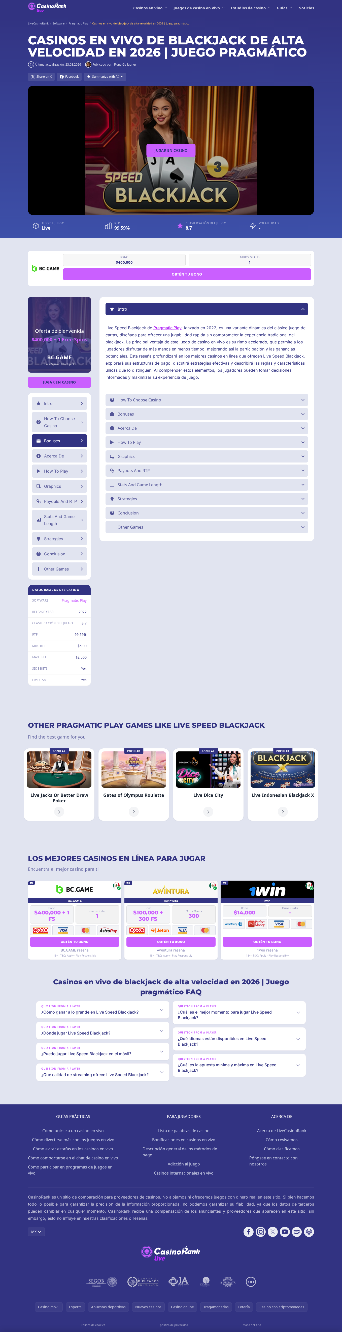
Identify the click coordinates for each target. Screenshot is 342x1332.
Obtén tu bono (187, 274)
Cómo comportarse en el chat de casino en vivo (73, 1158)
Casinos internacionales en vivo (184, 1173)
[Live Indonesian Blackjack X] (283, 784)
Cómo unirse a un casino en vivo (73, 1130)
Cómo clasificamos (282, 1149)
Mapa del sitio (252, 1325)
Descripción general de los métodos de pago (180, 1152)
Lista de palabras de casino (184, 1130)
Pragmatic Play (74, 600)
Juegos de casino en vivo (197, 7)
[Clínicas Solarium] (205, 1282)
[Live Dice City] (208, 784)
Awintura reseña (171, 950)
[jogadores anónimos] (179, 1282)
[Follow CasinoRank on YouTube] (285, 1232)
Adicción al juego (184, 1164)
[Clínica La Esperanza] (227, 1282)
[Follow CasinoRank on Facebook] (249, 1232)
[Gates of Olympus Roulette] (133, 784)
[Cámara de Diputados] (142, 1282)
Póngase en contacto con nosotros (273, 1161)
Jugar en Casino (170, 150)
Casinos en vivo (147, 7)
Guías (282, 7)
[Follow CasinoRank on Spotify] (297, 1232)
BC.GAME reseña (75, 950)
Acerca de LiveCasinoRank (281, 1130)
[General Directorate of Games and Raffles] (101, 1282)
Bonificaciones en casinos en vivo (183, 1140)
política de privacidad (174, 1325)
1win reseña (267, 950)
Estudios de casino (248, 7)
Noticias (306, 7)
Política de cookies (93, 1325)
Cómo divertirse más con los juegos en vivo (73, 1140)
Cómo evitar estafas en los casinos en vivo (73, 1149)
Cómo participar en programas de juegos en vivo (70, 1170)
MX (34, 1231)
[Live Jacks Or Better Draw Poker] (59, 784)
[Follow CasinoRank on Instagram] (261, 1232)
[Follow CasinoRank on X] (273, 1232)
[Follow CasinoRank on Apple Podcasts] (309, 1232)
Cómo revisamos (282, 1140)
